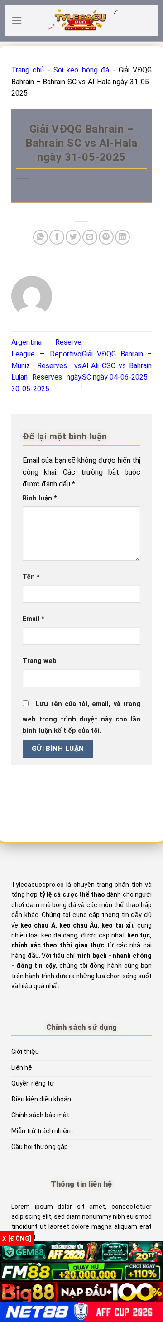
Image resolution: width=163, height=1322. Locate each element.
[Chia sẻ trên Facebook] (56, 237)
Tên (31, 577)
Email (33, 619)
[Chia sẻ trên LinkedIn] (122, 237)
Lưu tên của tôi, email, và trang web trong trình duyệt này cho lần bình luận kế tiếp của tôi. (81, 717)
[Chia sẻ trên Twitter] (73, 237)
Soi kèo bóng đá (81, 70)
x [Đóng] (16, 1238)
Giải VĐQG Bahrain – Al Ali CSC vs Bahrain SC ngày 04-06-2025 (117, 365)
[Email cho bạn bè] (89, 237)
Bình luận (40, 498)
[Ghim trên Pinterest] (106, 237)
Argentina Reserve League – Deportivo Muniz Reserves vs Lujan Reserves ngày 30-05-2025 (46, 365)
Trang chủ (27, 70)
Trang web (40, 661)
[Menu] (16, 20)
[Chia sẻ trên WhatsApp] (40, 237)
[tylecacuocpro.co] (81, 20)
